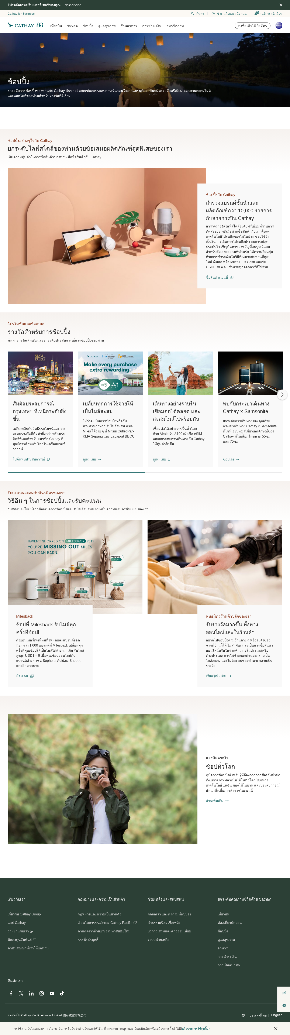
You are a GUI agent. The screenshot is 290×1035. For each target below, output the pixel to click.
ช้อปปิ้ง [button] (88, 26)
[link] (107, 236)
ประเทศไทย (258, 1015)
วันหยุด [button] (72, 26)
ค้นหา (200, 13)
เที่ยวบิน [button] (56, 26)
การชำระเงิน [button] (151, 26)
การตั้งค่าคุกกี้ (88, 940)
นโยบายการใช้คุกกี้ (194, 1028)
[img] (280, 4)
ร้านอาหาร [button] (129, 26)
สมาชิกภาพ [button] (175, 26)
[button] (31, 459)
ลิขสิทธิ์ (12, 1015)
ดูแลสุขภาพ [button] (107, 26)
